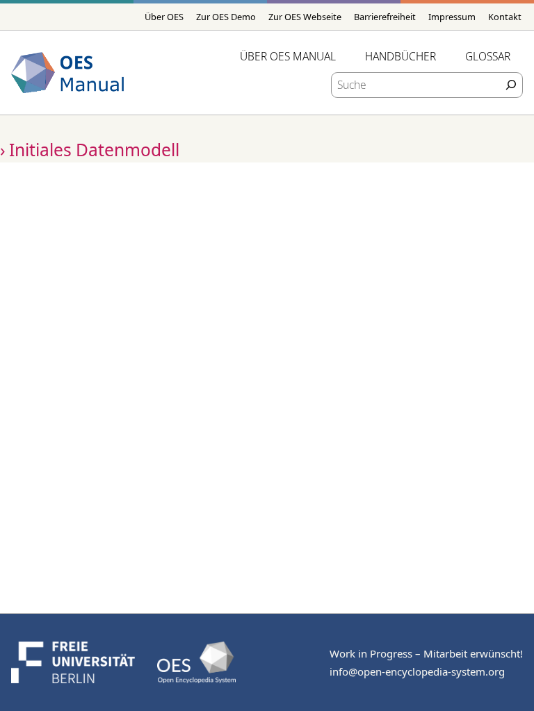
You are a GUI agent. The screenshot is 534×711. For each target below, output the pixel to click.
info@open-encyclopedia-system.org (417, 671)
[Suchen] (511, 85)
